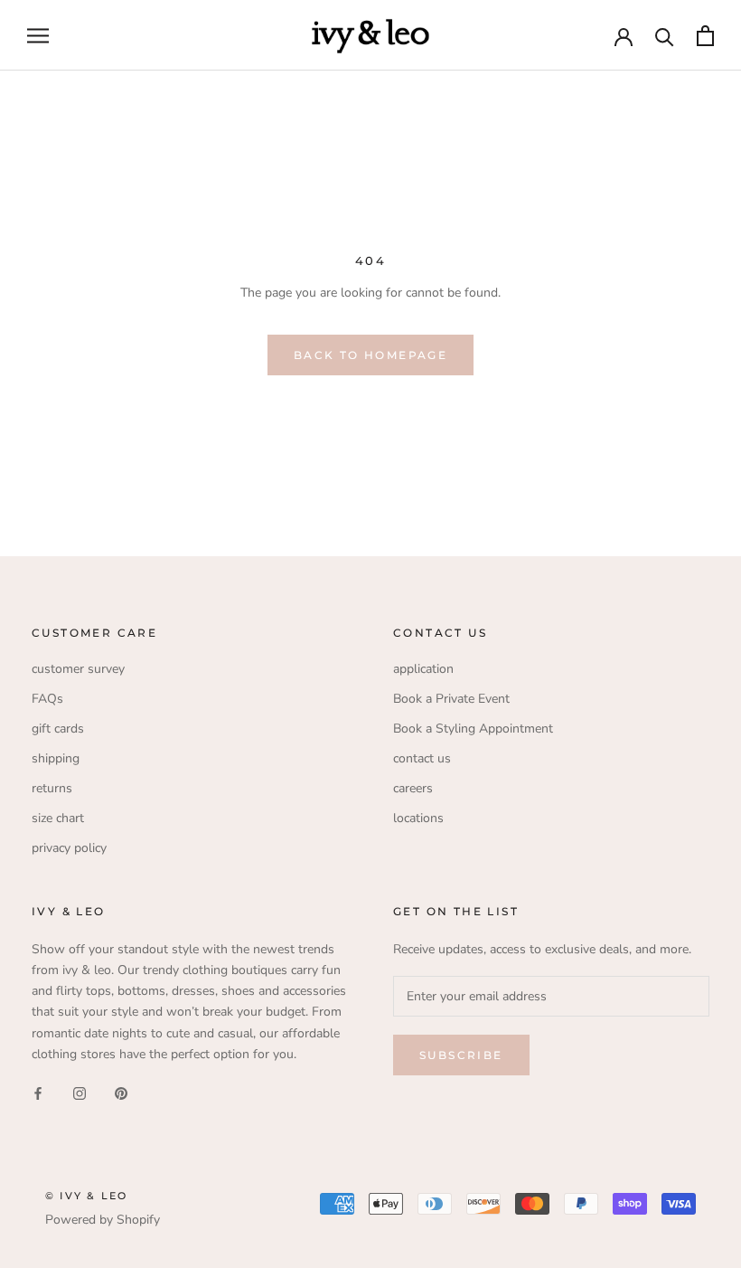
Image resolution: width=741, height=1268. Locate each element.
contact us (422, 758)
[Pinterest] (121, 1093)
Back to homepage (370, 355)
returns (52, 788)
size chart (58, 818)
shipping (56, 758)
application (423, 668)
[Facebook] (38, 1093)
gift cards (58, 728)
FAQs (47, 698)
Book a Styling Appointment (473, 728)
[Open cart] (705, 35)
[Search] (664, 35)
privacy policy (69, 847)
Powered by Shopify (102, 1219)
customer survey (78, 668)
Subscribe (461, 1055)
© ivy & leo (86, 1195)
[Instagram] (79, 1093)
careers (413, 788)
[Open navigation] (38, 35)
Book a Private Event (451, 698)
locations (418, 818)
